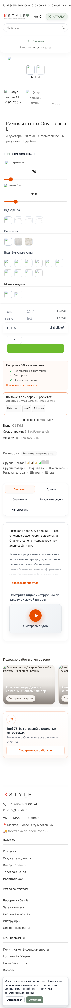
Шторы (35, 472)
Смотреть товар (18, 698)
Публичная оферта (16, 956)
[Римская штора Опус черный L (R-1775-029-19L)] (43, 462)
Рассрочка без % (15, 900)
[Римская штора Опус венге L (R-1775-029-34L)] (31, 462)
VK (64, 5)
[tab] (20, 489)
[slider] (11, 179)
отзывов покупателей (37, 419)
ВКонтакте (13, 408)
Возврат (8, 970)
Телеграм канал (14, 872)
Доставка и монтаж (17, 914)
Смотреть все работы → (35, 750)
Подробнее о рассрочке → (21, 385)
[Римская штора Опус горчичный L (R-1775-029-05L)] (27, 462)
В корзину (35, 348)
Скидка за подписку (17, 858)
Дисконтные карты (16, 928)
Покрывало (36, 468)
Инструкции (11, 921)
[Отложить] (39, 141)
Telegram (39, 408)
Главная (38, 41)
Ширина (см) (16, 163)
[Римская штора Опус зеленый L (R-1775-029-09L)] (39, 462)
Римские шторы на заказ (35, 47)
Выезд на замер (14, 865)
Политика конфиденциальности (26, 949)
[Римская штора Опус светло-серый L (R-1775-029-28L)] (47, 462)
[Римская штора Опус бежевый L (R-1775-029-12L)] (35, 462)
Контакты (10, 851)
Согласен (34, 999)
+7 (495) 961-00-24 (18, 5)
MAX (27, 408)
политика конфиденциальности (28, 991)
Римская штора (14, 472)
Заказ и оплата (13, 907)
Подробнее (29, 141)
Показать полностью (24, 582)
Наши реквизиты (15, 963)
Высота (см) (14, 185)
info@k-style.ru (17, 810)
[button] (32, 77)
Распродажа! (13, 879)
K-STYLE (17, 425)
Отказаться (14, 999)
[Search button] (63, 28)
